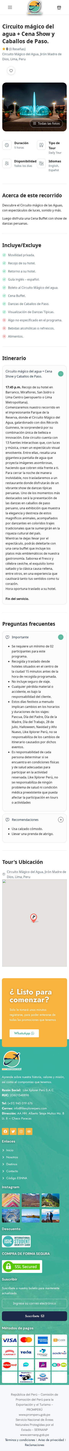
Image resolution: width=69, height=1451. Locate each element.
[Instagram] (21, 1131)
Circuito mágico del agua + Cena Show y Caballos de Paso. (29, 373)
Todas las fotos (49, 123)
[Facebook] (5, 1131)
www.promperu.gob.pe (34, 1415)
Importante (20, 637)
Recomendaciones (25, 820)
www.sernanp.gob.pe (34, 1435)
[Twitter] (13, 1131)
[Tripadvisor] (28, 1131)
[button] (59, 7)
